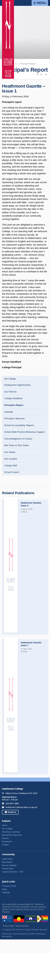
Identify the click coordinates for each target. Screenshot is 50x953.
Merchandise (7, 936)
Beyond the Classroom (12, 835)
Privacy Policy (8, 926)
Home (4, 825)
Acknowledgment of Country (18, 438)
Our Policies (10, 391)
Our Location (10, 459)
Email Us (11, 812)
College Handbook (13, 398)
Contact (5, 844)
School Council (11, 472)
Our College (10, 378)
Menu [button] (41, 3)
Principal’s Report (13, 405)
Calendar (8, 412)
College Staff (10, 465)
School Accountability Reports (19, 425)
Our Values (9, 452)
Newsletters (7, 862)
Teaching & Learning (11, 832)
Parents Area (7, 868)
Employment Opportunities (17, 385)
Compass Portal (9, 886)
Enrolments (7, 841)
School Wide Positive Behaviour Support (24, 432)
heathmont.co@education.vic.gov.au (21, 807)
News (4, 889)
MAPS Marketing (37, 934)
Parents (5, 838)
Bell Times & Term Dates (16, 445)
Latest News (7, 859)
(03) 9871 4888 (12, 803)
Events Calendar (9, 865)
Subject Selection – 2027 (12, 872)
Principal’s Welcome (14, 418)
